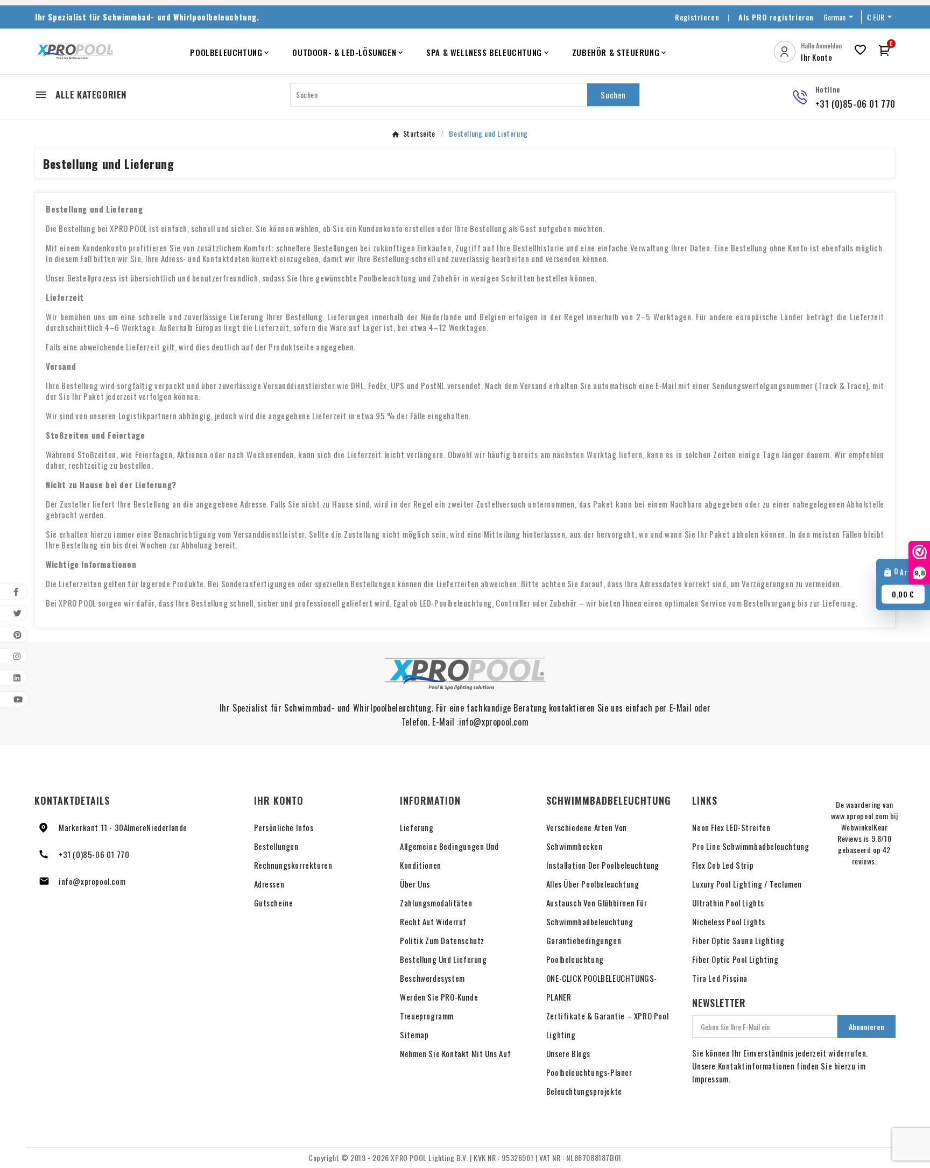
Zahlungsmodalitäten (436, 903)
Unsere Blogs (568, 1053)
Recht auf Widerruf (433, 921)
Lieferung (416, 827)
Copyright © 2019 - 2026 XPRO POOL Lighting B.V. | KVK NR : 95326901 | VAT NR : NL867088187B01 (465, 1157)
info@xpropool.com (92, 881)
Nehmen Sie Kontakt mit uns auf (455, 1053)
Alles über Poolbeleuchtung (592, 884)
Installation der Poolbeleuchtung (602, 865)
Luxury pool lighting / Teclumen (747, 884)
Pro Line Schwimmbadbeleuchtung (750, 846)
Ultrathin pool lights (728, 903)
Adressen (269, 884)
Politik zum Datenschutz (442, 940)
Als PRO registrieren (776, 17)
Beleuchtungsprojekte (584, 1091)
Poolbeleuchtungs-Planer (589, 1072)
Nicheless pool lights (728, 921)
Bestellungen (276, 846)
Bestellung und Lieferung (443, 959)
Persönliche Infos (284, 827)
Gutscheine (273, 903)
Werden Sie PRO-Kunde (439, 997)
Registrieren (697, 17)
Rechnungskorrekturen (293, 865)
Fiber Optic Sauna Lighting (738, 940)
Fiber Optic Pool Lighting (735, 959)
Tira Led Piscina (720, 978)
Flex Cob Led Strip (722, 865)
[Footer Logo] (465, 674)
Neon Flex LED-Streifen (731, 827)
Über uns (415, 884)
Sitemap (414, 1034)
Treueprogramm (427, 1016)
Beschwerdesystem (432, 978)
